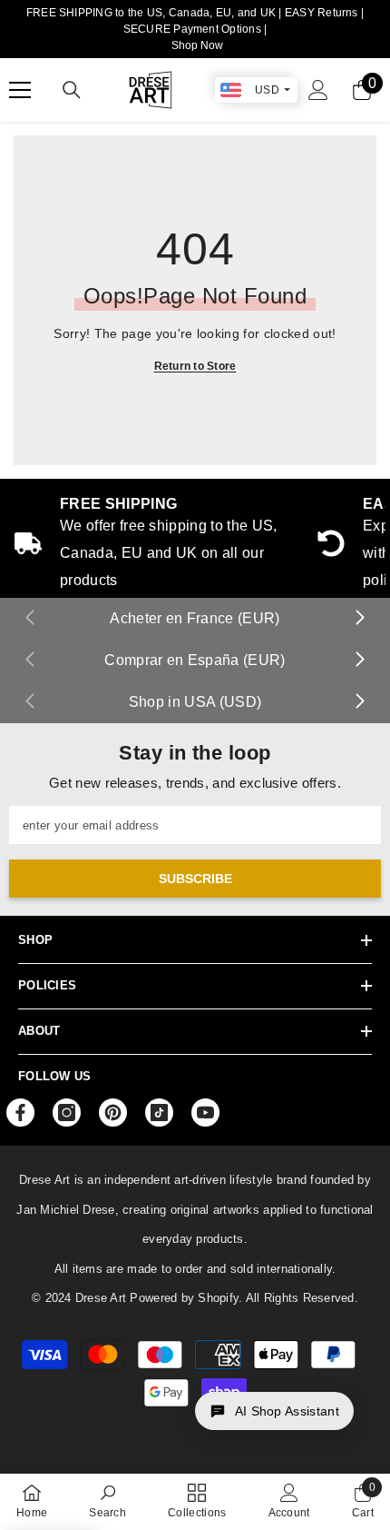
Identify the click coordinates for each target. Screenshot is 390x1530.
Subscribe (195, 878)
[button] (274, 1411)
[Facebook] (20, 1112)
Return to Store (195, 366)
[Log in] (318, 90)
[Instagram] (67, 1112)
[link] (107, 1501)
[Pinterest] (113, 1112)
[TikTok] (159, 1112)
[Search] (72, 90)
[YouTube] (205, 1112)
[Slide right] (359, 619)
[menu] (20, 90)
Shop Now (197, 45)
